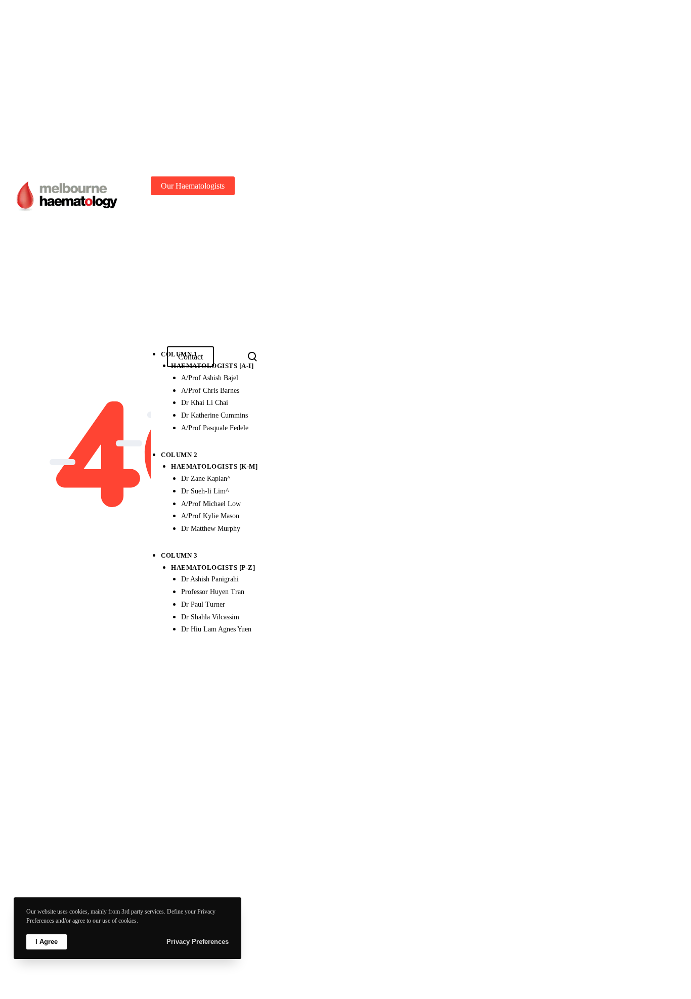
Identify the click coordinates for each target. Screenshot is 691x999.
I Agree (46, 941)
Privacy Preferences (197, 941)
